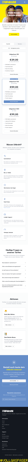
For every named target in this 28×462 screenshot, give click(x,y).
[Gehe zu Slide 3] (19, 10)
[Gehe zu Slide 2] (14, 10)
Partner (3, 428)
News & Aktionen (5, 424)
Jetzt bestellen (13, 379)
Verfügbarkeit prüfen (15, 46)
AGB (3, 447)
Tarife (3, 422)
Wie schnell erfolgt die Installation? (10, 275)
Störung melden (5, 436)
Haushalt (8, 42)
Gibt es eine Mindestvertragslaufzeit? (11, 264)
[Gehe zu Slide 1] (8, 10)
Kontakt (3, 434)
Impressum (4, 444)
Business (20, 42)
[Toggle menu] (24, 2)
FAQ (3, 426)
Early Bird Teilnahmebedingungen (9, 449)
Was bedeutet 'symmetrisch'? (9, 261)
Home (3, 421)
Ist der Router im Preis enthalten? (10, 268)
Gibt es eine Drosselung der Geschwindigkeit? (13, 279)
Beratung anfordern (14, 382)
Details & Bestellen (14, 72)
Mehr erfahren (14, 32)
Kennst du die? (7, 205)
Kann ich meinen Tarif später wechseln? (11, 272)
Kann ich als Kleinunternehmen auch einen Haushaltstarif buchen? (12, 284)
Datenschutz (4, 445)
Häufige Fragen (5, 438)
